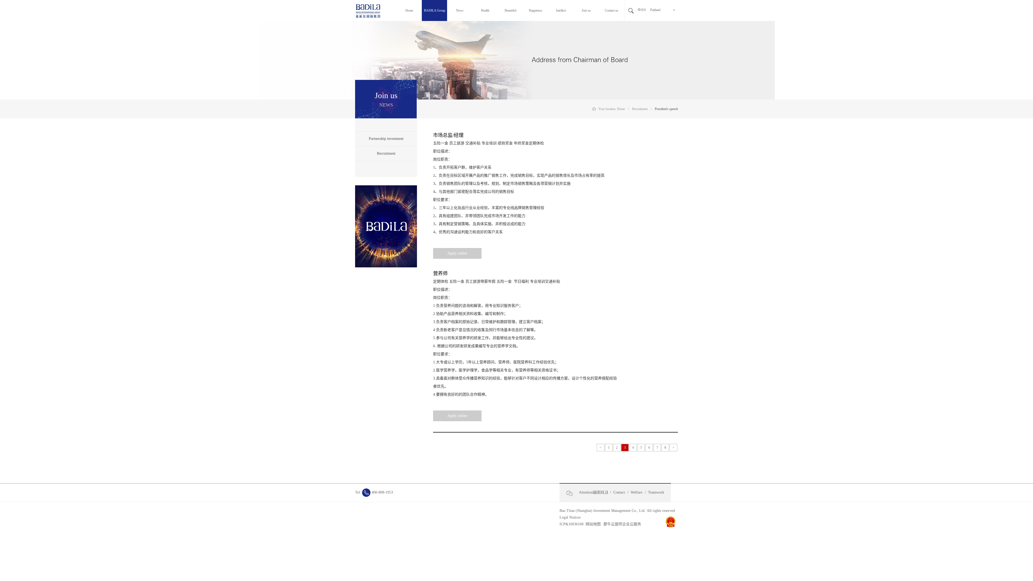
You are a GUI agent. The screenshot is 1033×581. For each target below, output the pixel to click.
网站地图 (592, 524)
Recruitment (640, 109)
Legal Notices (570, 517)
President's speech (666, 109)
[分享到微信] (571, 493)
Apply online (457, 253)
